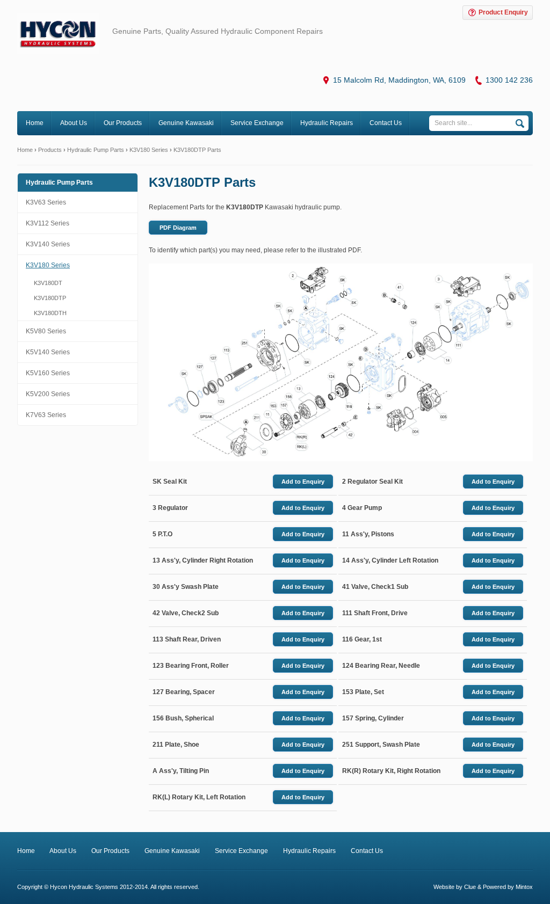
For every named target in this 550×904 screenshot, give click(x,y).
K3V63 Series (46, 202)
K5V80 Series (46, 331)
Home (35, 123)
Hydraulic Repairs (326, 123)
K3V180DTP (50, 298)
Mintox (524, 887)
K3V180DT (48, 283)
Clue (470, 887)
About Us (73, 123)
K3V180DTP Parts (197, 150)
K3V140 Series (48, 244)
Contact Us (386, 123)
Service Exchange (257, 123)
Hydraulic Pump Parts (95, 150)
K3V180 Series (148, 150)
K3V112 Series (47, 223)
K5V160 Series (48, 373)
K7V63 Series (46, 415)
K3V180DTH (50, 313)
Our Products (123, 123)
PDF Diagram (178, 227)
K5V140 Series (48, 352)
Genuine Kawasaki (186, 123)
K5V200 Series (48, 394)
